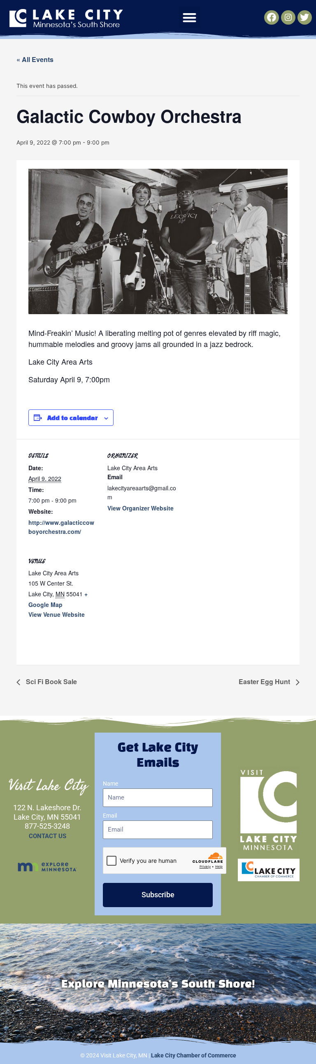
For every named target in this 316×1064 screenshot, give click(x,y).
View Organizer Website (140, 508)
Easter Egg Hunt (265, 681)
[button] (190, 17)
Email (110, 815)
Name (110, 783)
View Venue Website (56, 614)
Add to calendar (72, 418)
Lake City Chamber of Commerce (193, 1055)
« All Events (34, 59)
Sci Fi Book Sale (50, 681)
